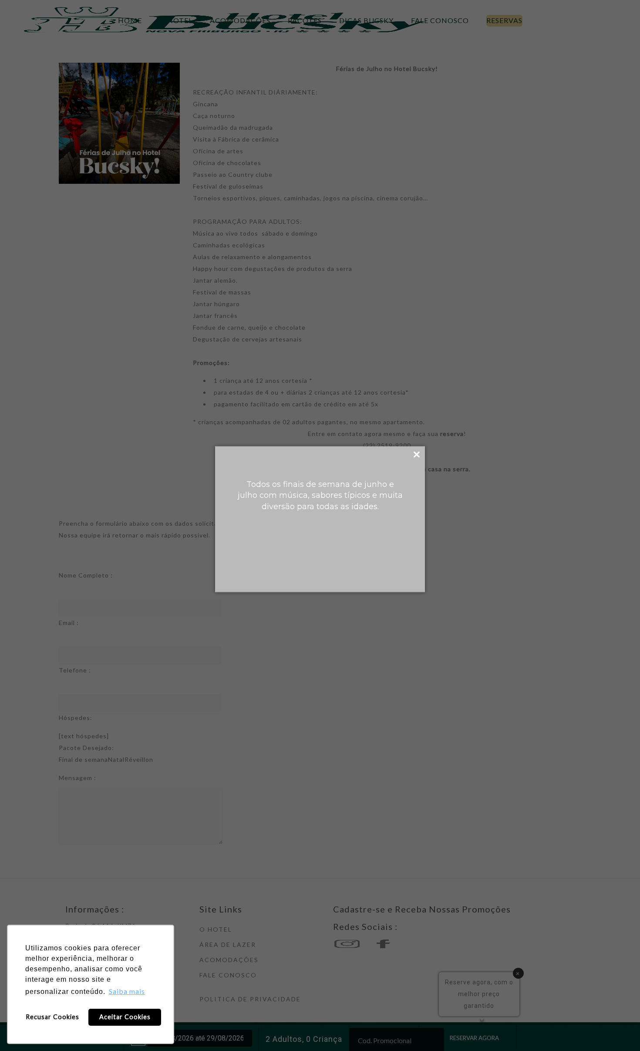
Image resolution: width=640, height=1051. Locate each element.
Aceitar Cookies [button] (125, 1017)
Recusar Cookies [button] (52, 1017)
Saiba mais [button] (127, 991)
